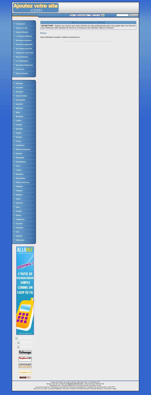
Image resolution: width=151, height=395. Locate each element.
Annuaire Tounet (95, 385)
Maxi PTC (112, 387)
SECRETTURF (47, 26)
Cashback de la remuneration (97, 387)
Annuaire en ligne (110, 388)
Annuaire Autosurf (83, 388)
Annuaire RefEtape (55, 388)
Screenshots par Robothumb (94, 384)
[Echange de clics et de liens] (25, 354)
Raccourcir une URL (40, 388)
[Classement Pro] (25, 342)
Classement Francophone (59, 387)
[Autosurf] (25, 374)
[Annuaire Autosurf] (25, 367)
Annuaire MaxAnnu (96, 388)
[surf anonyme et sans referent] (25, 378)
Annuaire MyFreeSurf (68, 385)
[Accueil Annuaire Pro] (25, 338)
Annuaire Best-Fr (82, 385)
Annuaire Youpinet (69, 388)
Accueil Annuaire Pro (42, 387)
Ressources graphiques (78, 387)
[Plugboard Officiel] (25, 361)
